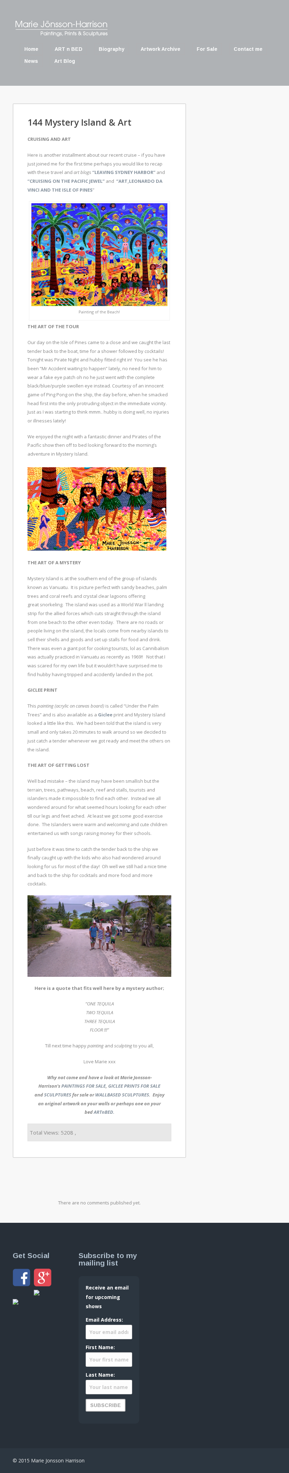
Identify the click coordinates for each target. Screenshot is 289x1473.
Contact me (248, 49)
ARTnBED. (104, 1112)
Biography (111, 49)
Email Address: (104, 1319)
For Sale (207, 49)
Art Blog (64, 61)
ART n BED (68, 49)
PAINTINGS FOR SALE (83, 1086)
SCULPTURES (57, 1095)
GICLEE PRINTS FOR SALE (134, 1086)
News (31, 61)
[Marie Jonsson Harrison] (61, 34)
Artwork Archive (160, 49)
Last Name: (100, 1374)
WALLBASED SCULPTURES (122, 1095)
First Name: (100, 1347)
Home (31, 49)
